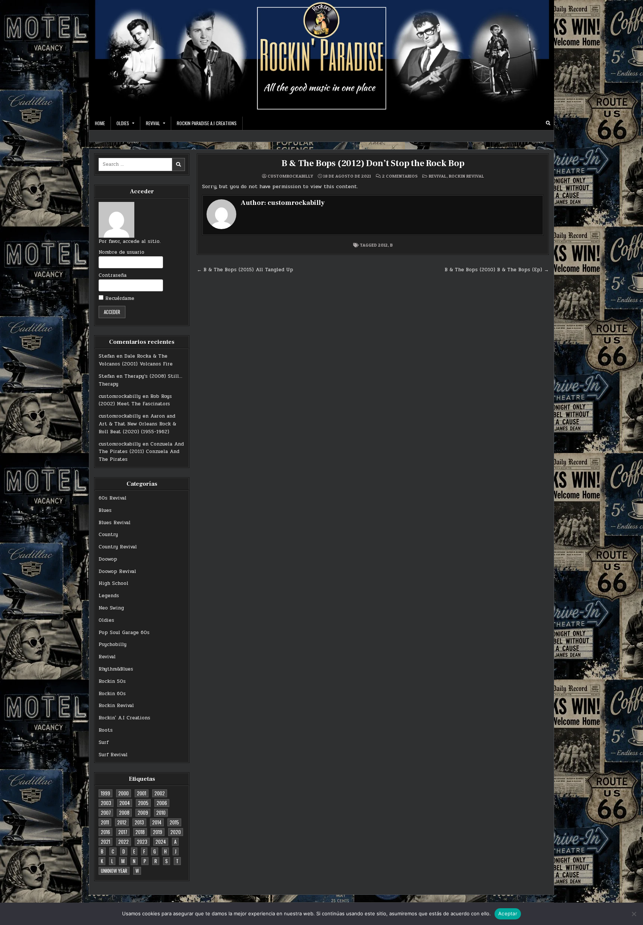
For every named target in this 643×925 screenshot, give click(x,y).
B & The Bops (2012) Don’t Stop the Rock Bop (372, 163)
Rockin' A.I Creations (124, 718)
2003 (106, 803)
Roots (106, 730)
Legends (109, 595)
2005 (143, 803)
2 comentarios (400, 176)
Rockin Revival (116, 705)
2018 (140, 832)
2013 (139, 822)
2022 (123, 841)
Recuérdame (118, 298)
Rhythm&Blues (116, 669)
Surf (104, 742)
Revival (107, 657)
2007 (106, 812)
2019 (157, 832)
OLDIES (122, 123)
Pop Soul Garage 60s (124, 632)
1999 (105, 793)
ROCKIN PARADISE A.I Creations (207, 123)
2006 (162, 803)
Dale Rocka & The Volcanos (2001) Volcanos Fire (136, 360)
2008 (124, 812)
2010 (161, 812)
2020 (175, 832)
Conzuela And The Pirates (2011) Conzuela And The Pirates (141, 451)
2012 (122, 822)
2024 (161, 841)
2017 (122, 832)
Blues (105, 510)
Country (108, 534)
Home (100, 123)
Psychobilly (113, 644)
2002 (159, 793)
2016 (105, 832)
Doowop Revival (117, 571)
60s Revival (113, 498)
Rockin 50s (112, 681)
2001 (141, 793)
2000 (123, 793)
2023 (142, 841)
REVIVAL (153, 123)
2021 (105, 841)
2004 (124, 803)
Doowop (108, 559)
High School (113, 583)
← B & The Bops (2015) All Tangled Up (245, 269)
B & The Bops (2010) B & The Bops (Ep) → (497, 269)
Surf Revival (113, 754)
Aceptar (507, 913)
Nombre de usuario (121, 252)
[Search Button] (548, 123)
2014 (156, 822)
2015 (174, 822)
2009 (143, 812)
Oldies (106, 620)
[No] (633, 914)
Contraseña (113, 275)
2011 (105, 822)
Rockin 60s (112, 693)
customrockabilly (120, 396)
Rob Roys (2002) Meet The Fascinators (135, 400)
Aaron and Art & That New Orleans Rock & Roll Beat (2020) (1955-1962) (137, 423)
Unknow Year (114, 870)
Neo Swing (111, 608)
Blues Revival (115, 522)
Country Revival (118, 547)
